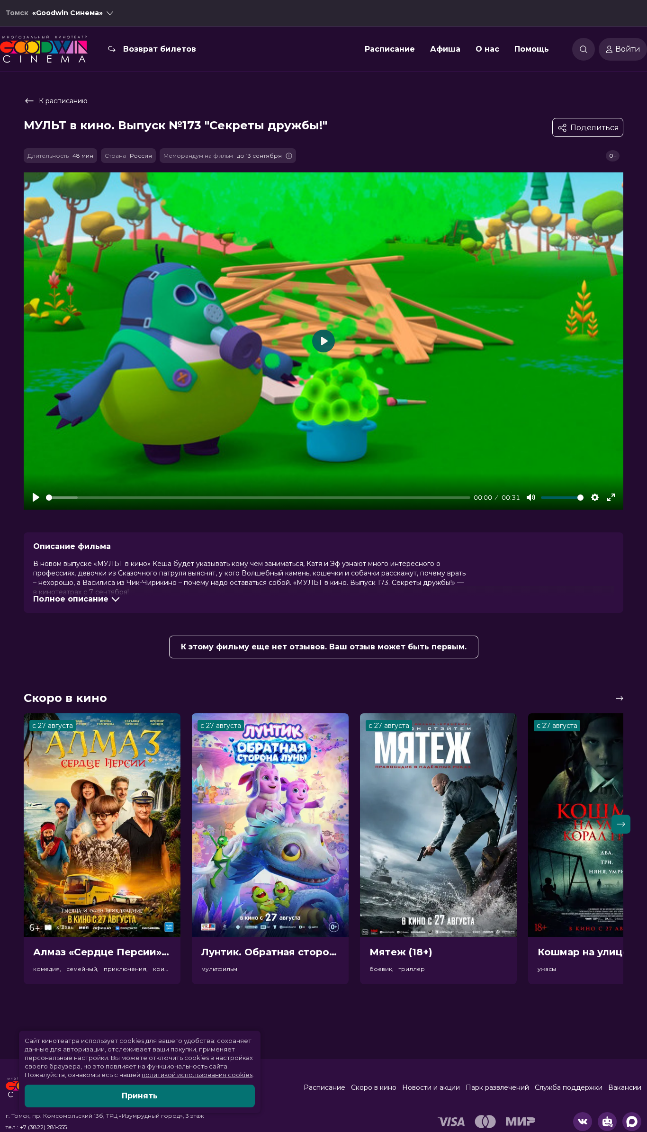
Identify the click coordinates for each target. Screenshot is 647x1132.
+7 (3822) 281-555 (43, 1127)
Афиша (445, 49)
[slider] (258, 497)
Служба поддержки (568, 1087)
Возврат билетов (159, 49)
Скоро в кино (373, 1087)
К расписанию (63, 101)
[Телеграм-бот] (607, 1121)
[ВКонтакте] (582, 1121)
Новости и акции (431, 1087)
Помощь (531, 49)
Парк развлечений (497, 1087)
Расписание (390, 49)
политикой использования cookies (197, 1074)
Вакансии (624, 1087)
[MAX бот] (631, 1121)
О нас (487, 49)
